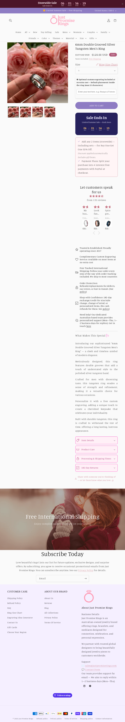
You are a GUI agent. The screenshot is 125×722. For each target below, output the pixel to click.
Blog (46, 608)
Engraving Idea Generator (20, 617)
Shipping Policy (15, 598)
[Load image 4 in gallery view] (49, 112)
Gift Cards (12, 627)
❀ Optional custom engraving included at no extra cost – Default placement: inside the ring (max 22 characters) (96, 82)
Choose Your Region (16, 632)
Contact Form (92, 669)
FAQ (9, 608)
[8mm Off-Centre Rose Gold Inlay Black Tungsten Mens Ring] (96, 223)
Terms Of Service (52, 622)
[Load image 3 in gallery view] (37, 112)
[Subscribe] (85, 578)
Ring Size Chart (14, 613)
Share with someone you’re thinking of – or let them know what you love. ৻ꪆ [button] (97, 478)
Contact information (104, 719)
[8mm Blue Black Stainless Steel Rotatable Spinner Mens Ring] (107, 223)
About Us (48, 598)
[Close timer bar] (123, 4)
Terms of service (70, 719)
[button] (10, 20)
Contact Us (12, 622)
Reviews (48, 603)
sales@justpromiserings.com (101, 665)
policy (83, 291)
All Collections (51, 613)
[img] (96, 196)
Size (96, 64)
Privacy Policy (85, 570)
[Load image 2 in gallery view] (25, 112)
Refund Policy (14, 603)
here (88, 326)
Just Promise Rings (26, 719)
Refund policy (42, 719)
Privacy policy (56, 719)
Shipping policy (86, 719)
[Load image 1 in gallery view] (13, 112)
